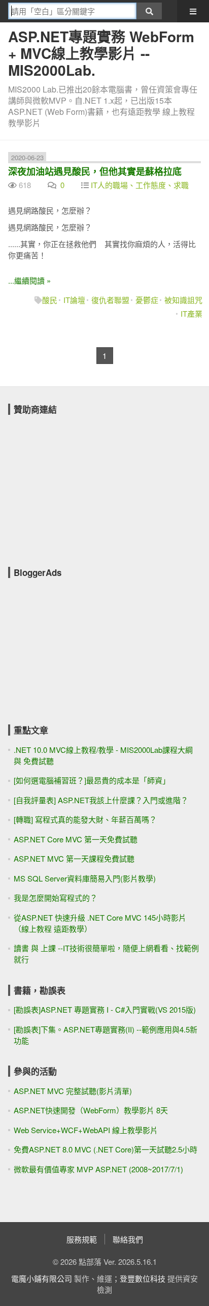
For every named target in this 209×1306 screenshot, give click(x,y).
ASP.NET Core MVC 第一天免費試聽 (75, 839)
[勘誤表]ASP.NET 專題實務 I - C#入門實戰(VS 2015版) (105, 1009)
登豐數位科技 (142, 1278)
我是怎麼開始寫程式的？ (55, 897)
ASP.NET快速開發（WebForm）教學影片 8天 (91, 1110)
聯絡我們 (128, 1239)
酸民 (49, 299)
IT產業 (191, 313)
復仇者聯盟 (110, 299)
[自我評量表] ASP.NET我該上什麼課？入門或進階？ (101, 800)
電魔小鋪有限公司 (41, 1278)
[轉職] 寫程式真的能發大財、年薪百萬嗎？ (85, 819)
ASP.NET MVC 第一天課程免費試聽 (74, 858)
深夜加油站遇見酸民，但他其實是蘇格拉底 (95, 171)
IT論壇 (74, 299)
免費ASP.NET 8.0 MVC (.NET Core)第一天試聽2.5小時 (105, 1149)
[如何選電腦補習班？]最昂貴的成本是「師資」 (92, 780)
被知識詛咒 (183, 299)
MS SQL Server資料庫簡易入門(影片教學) (85, 878)
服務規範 (81, 1239)
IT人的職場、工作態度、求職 (140, 184)
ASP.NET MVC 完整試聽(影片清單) (73, 1090)
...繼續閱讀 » (29, 280)
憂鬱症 (146, 299)
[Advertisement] (84, 484)
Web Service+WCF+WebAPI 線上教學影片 (86, 1130)
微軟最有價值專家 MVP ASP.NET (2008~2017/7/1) (98, 1169)
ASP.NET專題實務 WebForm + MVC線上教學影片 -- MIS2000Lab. (101, 53)
